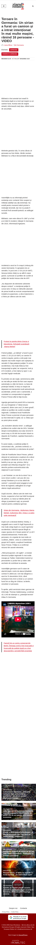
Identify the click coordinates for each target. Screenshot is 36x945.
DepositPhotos (23, 935)
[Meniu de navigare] (3, 6)
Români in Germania (9, 54)
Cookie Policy (14, 912)
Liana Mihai (8, 45)
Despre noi (13, 908)
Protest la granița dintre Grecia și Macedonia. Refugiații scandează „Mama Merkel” (16, 344)
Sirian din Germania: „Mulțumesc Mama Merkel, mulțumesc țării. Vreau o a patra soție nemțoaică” (19, 512)
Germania (13, 50)
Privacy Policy (5, 912)
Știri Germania (19, 45)
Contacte (23, 908)
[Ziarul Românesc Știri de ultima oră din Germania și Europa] (18, 6)
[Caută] (33, 6)
